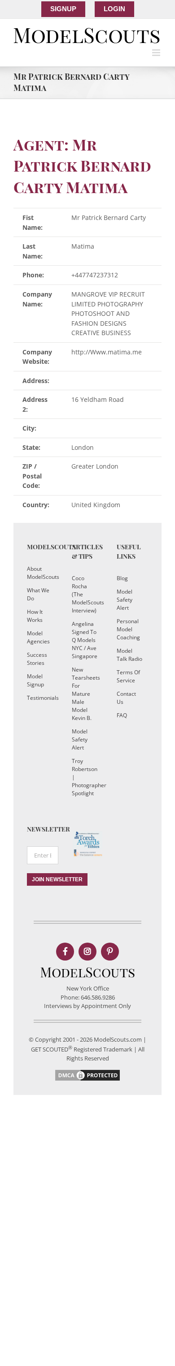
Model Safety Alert (80, 739)
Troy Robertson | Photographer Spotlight (85, 777)
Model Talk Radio (129, 655)
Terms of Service (128, 676)
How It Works (35, 616)
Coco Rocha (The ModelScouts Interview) (85, 594)
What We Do (38, 594)
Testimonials (40, 698)
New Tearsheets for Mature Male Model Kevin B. (85, 694)
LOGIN (114, 9)
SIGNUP (63, 9)
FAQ (122, 715)
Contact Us (126, 698)
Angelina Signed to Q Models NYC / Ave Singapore (84, 640)
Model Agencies (38, 637)
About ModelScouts (40, 573)
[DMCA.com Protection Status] (87, 1073)
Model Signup (35, 680)
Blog (122, 578)
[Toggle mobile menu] (157, 52)
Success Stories (37, 659)
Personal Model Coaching (128, 629)
